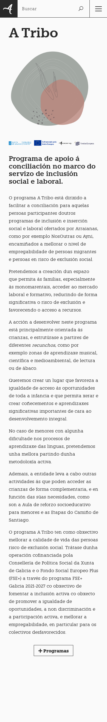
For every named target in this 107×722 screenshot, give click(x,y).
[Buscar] (80, 9)
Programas (55, 651)
